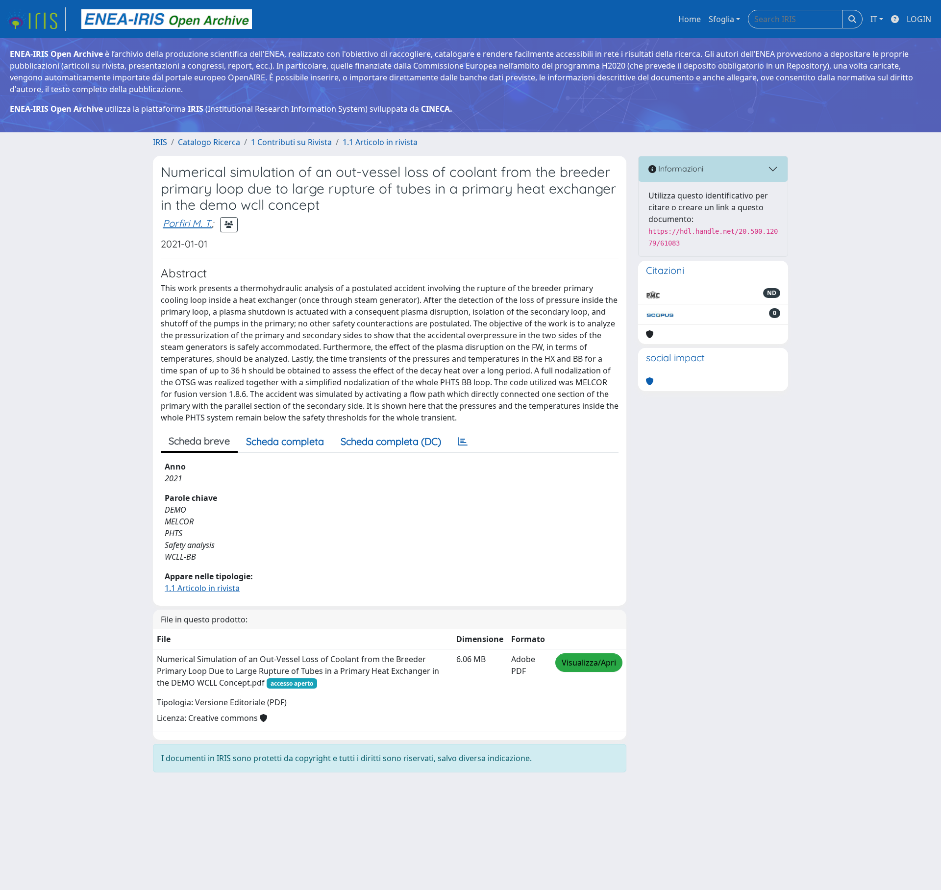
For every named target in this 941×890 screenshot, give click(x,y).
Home (689, 19)
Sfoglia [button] (721, 19)
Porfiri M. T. (187, 223)
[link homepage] (36, 19)
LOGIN (919, 19)
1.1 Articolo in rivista (380, 142)
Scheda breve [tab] (199, 441)
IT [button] (873, 19)
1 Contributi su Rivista (291, 142)
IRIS (160, 142)
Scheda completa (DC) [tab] (391, 441)
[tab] (462, 441)
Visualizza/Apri (589, 662)
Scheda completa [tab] (285, 441)
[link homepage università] (167, 19)
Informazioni (679, 168)
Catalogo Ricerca (209, 142)
